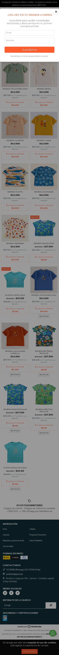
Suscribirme (29, 49)
